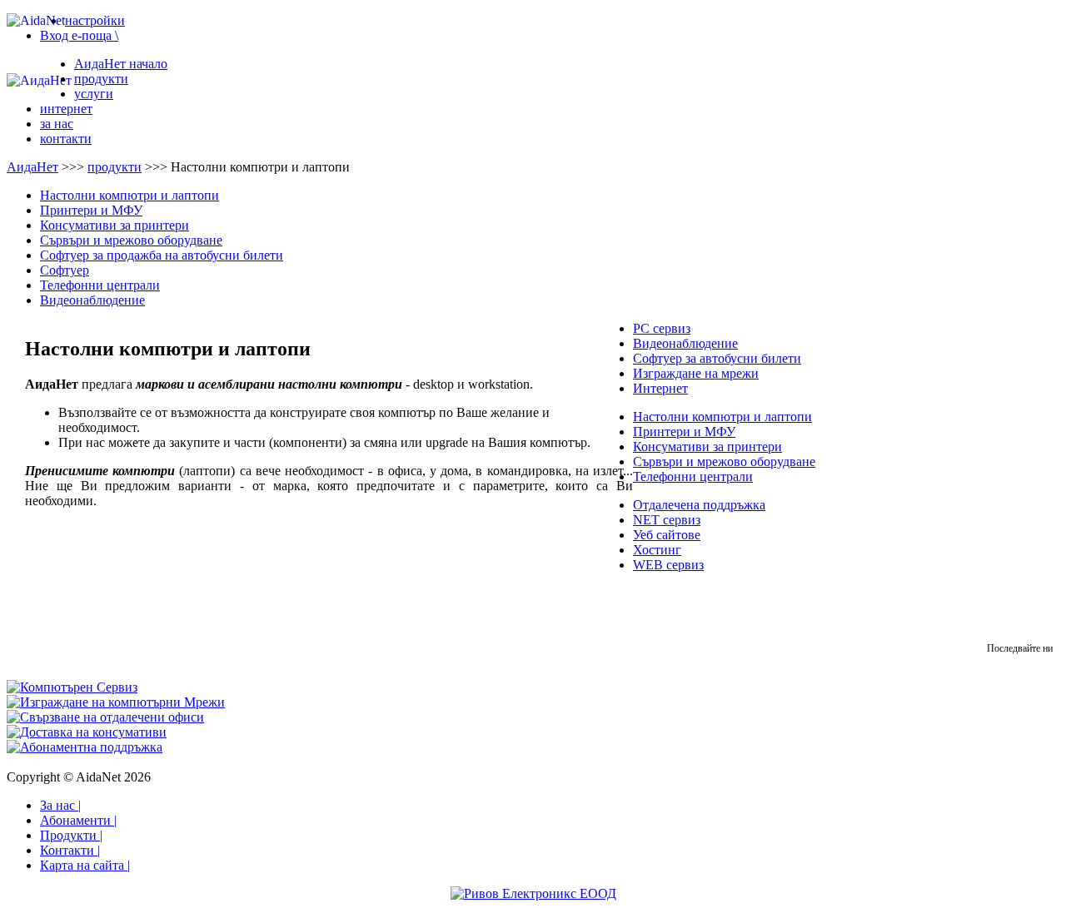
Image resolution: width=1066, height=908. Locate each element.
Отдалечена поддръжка (699, 505)
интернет (66, 109)
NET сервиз (666, 520)
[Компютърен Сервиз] (72, 687)
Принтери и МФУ (91, 210)
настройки (95, 20)
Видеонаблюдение (92, 300)
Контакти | (70, 850)
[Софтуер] (105, 717)
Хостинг (657, 550)
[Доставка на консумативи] (87, 732)
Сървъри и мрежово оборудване (131, 240)
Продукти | (71, 835)
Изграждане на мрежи (696, 373)
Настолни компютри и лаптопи (129, 195)
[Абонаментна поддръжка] (84, 747)
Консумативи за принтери (114, 225)
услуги (93, 94)
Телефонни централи (100, 285)
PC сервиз (661, 328)
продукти (101, 79)
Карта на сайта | (85, 865)
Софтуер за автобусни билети (717, 358)
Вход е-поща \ (79, 35)
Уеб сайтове (666, 535)
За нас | (60, 805)
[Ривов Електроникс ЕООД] (533, 893)
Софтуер (64, 270)
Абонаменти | (78, 820)
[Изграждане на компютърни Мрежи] (116, 702)
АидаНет (32, 167)
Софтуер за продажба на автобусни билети (161, 255)
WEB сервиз (668, 565)
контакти (66, 138)
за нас (56, 124)
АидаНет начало (120, 64)
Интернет (660, 388)
